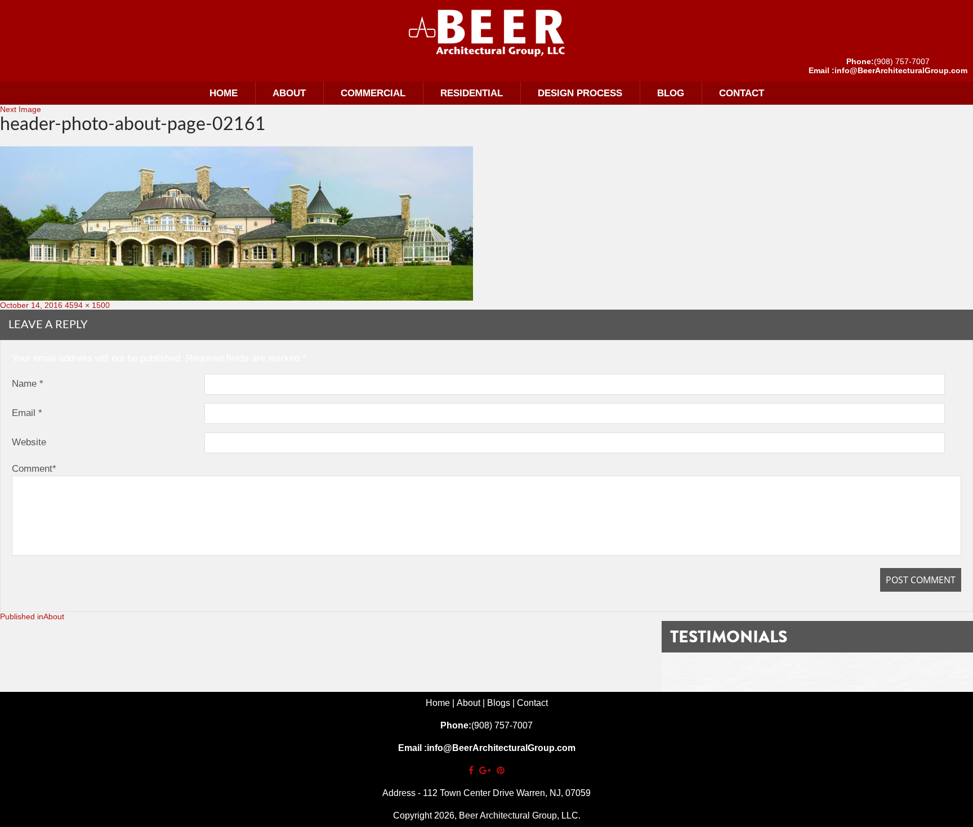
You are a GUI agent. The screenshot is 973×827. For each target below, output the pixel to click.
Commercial (373, 93)
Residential (471, 93)
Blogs (498, 703)
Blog (670, 93)
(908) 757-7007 (902, 61)
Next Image (20, 109)
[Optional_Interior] (486, 32)
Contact (741, 93)
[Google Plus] (485, 770)
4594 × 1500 (87, 305)
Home (223, 93)
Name (27, 383)
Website (29, 442)
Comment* (34, 468)
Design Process (580, 93)
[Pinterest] (500, 770)
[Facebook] (471, 770)
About (289, 93)
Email (27, 413)
